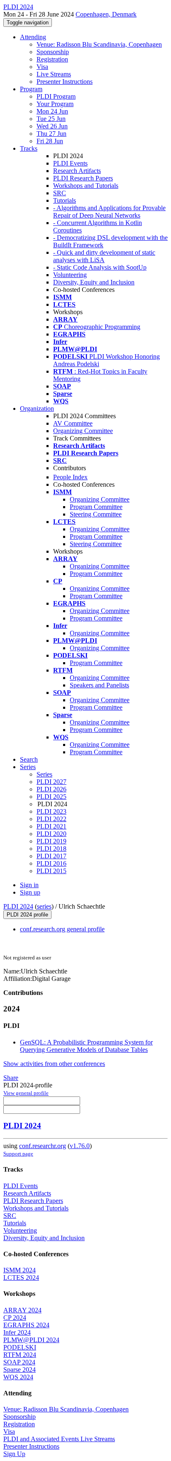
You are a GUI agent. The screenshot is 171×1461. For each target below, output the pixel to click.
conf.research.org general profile (62, 929)
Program (31, 88)
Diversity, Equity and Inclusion (93, 282)
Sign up (30, 892)
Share (10, 1077)
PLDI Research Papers (83, 178)
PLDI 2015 (51, 870)
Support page (18, 1154)
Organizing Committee (83, 430)
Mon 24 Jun (52, 111)
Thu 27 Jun (51, 133)
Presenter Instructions (65, 81)
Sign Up (14, 1453)
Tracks (28, 148)
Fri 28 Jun (50, 140)
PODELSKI (19, 1347)
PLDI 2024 (18, 906)
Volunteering (70, 274)
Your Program (55, 103)
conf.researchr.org (42, 1145)
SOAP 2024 (19, 1362)
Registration (52, 59)
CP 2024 (14, 1317)
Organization (37, 408)
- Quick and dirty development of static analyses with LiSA (104, 256)
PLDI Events (70, 163)
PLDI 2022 (51, 818)
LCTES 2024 (21, 1277)
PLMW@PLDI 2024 (31, 1339)
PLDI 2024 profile (27, 915)
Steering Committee (96, 514)
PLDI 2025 (51, 796)
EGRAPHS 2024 (26, 1324)
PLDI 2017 (51, 856)
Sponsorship (53, 51)
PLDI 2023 (51, 811)
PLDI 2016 (51, 863)
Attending (33, 36)
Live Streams (54, 74)
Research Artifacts (77, 170)
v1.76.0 (80, 1145)
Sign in (29, 884)
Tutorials (64, 200)
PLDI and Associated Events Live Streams (59, 1438)
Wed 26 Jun (52, 126)
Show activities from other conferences (54, 1063)
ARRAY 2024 (22, 1310)
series (44, 906)
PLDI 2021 (51, 826)
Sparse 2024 (19, 1369)
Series (44, 774)
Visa (42, 66)
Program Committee (96, 506)
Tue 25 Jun (51, 118)
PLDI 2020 (51, 833)
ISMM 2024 (19, 1270)
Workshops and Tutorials (85, 185)
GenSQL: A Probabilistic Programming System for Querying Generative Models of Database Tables (86, 1046)
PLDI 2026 (51, 789)
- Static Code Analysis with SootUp (100, 267)
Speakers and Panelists (99, 685)
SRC (59, 193)
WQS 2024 (18, 1376)
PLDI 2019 (51, 841)
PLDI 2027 (51, 781)
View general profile (26, 1093)
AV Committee (73, 423)
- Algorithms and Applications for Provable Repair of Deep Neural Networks (109, 211)
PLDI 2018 (51, 848)
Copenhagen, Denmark (106, 14)
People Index (70, 477)
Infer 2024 (17, 1332)
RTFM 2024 (19, 1354)
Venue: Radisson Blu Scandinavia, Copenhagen (99, 44)
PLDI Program (56, 96)
